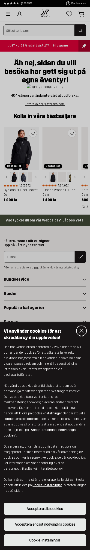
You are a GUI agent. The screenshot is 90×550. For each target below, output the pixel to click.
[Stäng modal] (81, 331)
